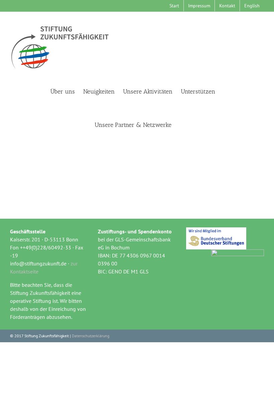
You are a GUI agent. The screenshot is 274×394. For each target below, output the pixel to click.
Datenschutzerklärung (90, 335)
